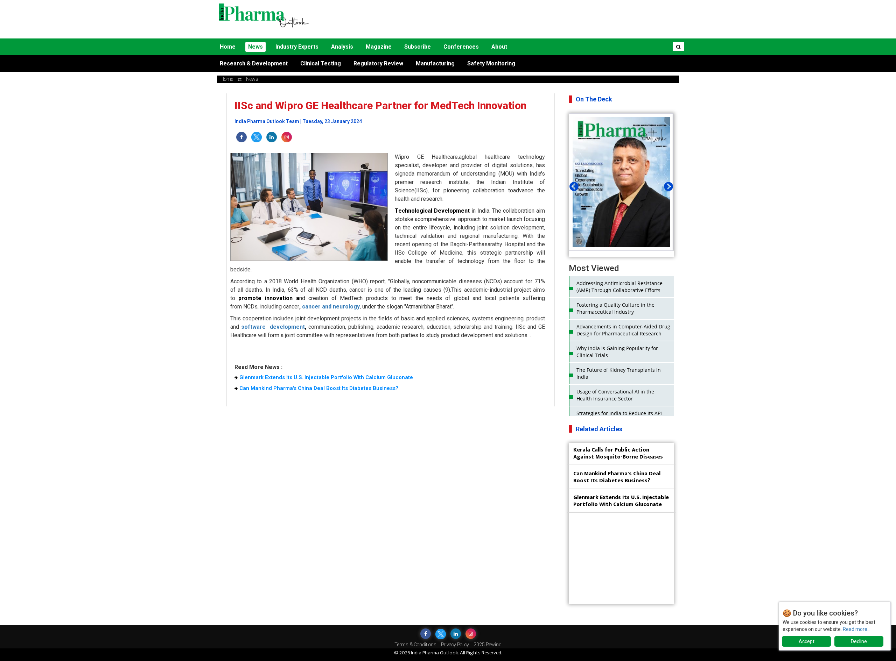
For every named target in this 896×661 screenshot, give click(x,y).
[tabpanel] (621, 182)
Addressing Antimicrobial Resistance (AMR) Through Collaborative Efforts (619, 286)
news (252, 79)
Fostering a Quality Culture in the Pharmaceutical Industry (615, 308)
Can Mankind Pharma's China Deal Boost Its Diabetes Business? (318, 388)
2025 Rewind (488, 644)
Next (666, 185)
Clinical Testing (320, 63)
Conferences (461, 46)
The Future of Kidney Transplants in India (618, 373)
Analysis (342, 46)
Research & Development (254, 63)
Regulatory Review (378, 63)
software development (273, 327)
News (255, 46)
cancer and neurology (331, 306)
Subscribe (417, 46)
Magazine (379, 46)
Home (228, 46)
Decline (859, 641)
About (499, 46)
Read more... (856, 629)
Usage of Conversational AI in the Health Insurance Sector (615, 395)
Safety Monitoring (491, 63)
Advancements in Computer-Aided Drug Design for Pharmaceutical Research (623, 330)
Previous (572, 185)
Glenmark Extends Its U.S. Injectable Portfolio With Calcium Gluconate (326, 377)
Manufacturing (435, 63)
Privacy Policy (455, 644)
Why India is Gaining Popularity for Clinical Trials (617, 351)
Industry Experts (296, 46)
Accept (806, 641)
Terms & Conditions (415, 644)
